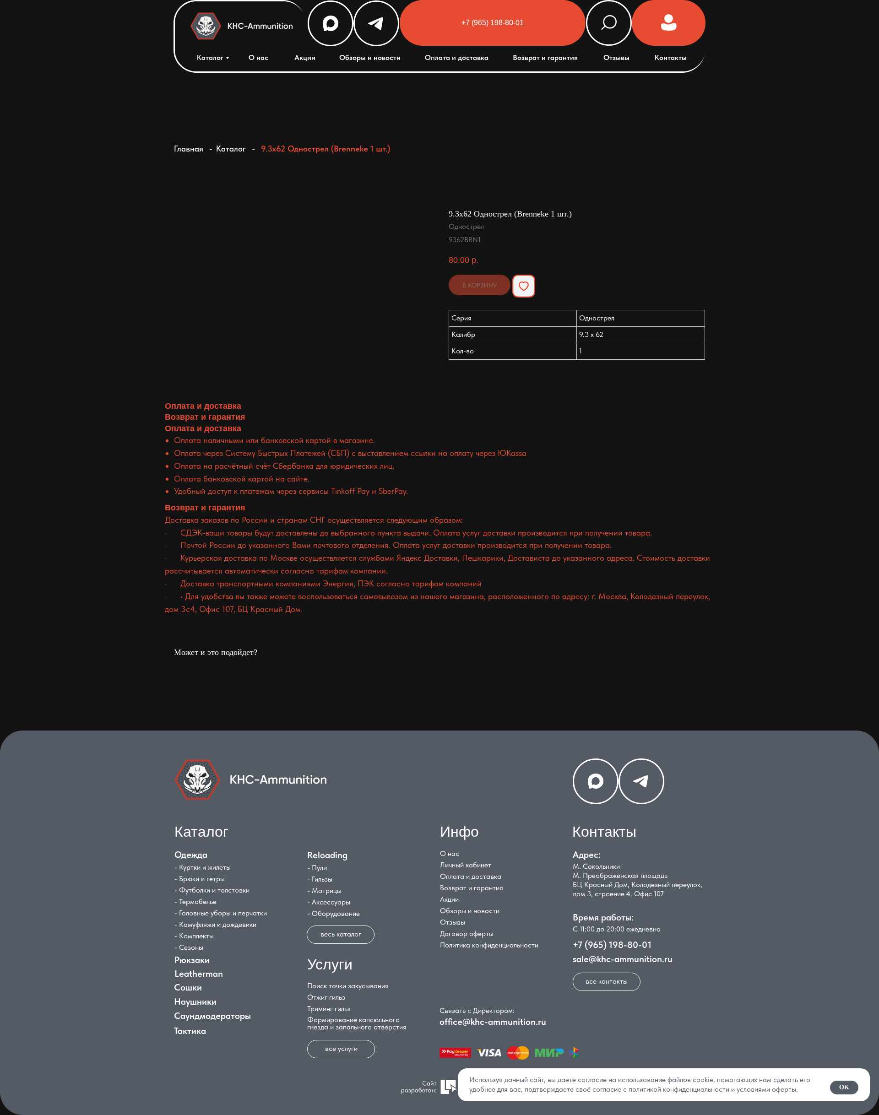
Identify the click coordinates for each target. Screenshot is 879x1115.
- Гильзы (319, 879)
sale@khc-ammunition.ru (623, 958)
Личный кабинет (465, 865)
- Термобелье (195, 901)
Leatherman (198, 973)
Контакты (671, 57)
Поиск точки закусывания (348, 985)
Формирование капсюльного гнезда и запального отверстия (357, 1023)
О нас (258, 57)
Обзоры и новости (370, 57)
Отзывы (616, 57)
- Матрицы (324, 890)
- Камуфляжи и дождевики (215, 924)
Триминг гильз (329, 1008)
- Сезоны (188, 947)
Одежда (190, 854)
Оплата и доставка (456, 57)
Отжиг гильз (326, 997)
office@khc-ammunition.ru (493, 1021)
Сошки (188, 987)
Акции (304, 57)
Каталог (210, 57)
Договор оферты (467, 933)
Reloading (327, 855)
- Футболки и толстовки (212, 890)
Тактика (190, 1030)
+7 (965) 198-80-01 (612, 944)
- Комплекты (194, 935)
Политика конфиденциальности (489, 945)
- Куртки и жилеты (202, 867)
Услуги (330, 964)
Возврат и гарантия (545, 57)
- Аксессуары (328, 902)
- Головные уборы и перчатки (220, 913)
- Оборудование (333, 913)
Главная (188, 148)
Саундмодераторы (212, 1015)
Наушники (195, 1001)
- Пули (317, 867)
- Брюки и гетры (199, 878)
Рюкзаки (192, 959)
